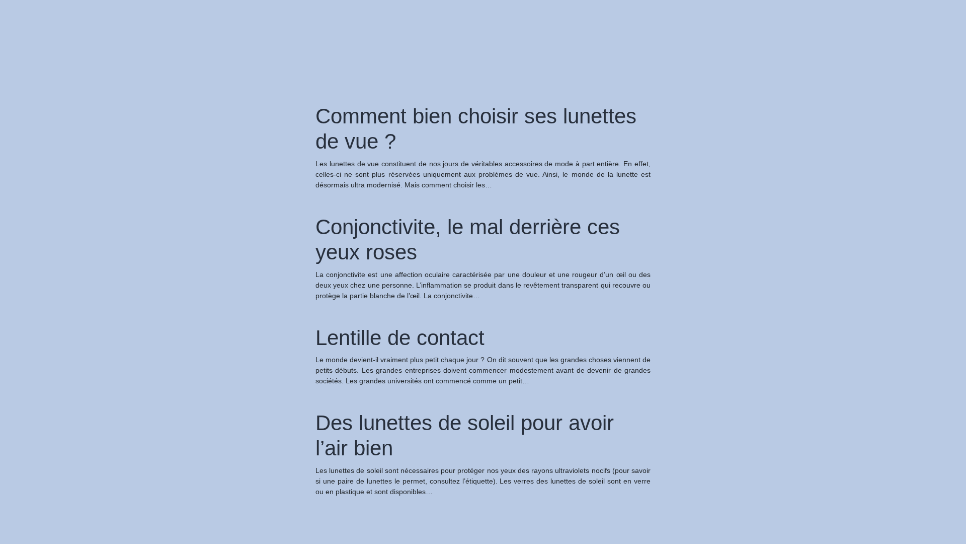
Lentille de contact (400, 338)
